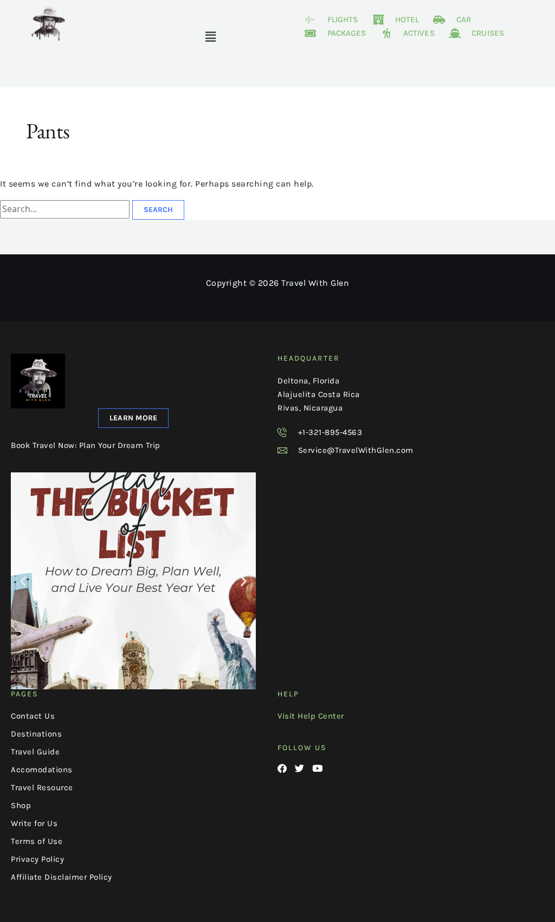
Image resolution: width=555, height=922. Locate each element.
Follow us (302, 747)
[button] (211, 37)
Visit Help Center (311, 716)
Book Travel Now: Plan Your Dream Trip (85, 445)
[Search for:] (66, 209)
